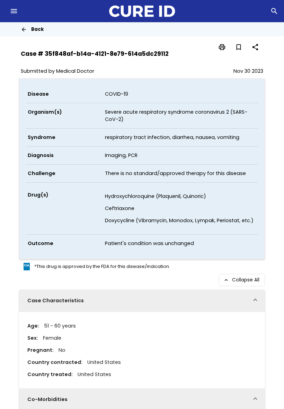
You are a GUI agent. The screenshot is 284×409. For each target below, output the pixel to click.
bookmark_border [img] (238, 47)
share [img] (255, 47)
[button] (142, 301)
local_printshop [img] (222, 47)
